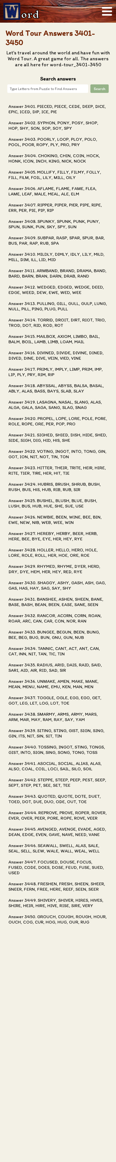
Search (99, 88)
